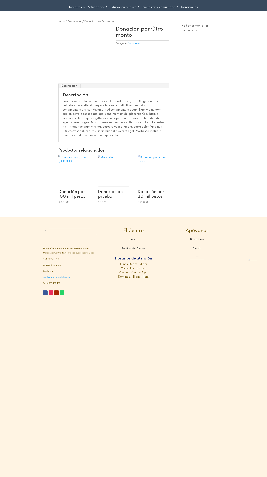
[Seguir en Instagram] (51, 292)
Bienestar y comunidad (158, 7)
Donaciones (189, 7)
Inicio (61, 21)
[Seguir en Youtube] (56, 292)
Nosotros (75, 7)
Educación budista (123, 7)
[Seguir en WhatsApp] (62, 292)
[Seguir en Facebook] (45, 292)
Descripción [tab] (69, 86)
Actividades (96, 7)
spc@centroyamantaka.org (56, 277)
